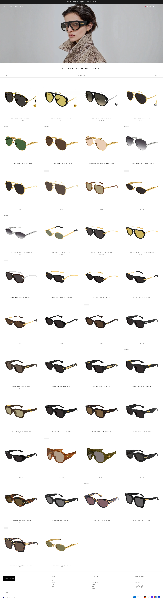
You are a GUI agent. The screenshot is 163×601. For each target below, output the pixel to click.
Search (53, 578)
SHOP (4, 6)
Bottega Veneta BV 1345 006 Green (101, 475)
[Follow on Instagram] (7, 592)
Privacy (93, 588)
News (53, 584)
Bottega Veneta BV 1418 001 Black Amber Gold (142, 252)
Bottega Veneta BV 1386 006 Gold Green (61, 565)
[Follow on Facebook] (3, 592)
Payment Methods (95, 582)
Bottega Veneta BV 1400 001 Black (101, 386)
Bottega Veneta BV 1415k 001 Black (61, 342)
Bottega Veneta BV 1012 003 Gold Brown (61, 208)
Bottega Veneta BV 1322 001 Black (142, 475)
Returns (93, 580)
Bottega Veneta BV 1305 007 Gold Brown (61, 163)
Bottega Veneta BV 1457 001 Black (142, 431)
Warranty (93, 584)
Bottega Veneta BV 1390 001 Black (101, 297)
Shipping (93, 578)
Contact (53, 582)
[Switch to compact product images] (6, 75)
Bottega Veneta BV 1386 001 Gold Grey (142, 208)
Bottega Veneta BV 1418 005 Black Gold (101, 252)
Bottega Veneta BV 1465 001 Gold (21, 208)
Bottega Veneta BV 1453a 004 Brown (21, 431)
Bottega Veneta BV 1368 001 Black (142, 297)
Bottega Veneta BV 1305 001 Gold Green (21, 163)
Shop (53, 580)
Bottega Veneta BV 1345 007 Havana (61, 475)
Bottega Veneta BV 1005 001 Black (142, 520)
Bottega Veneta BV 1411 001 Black (142, 342)
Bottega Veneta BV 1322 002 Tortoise (21, 520)
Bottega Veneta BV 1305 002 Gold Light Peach (101, 163)
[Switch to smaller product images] (4, 75)
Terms (93, 586)
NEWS (16, 6)
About (53, 586)
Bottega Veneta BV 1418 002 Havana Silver (21, 297)
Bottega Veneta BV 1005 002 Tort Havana (21, 565)
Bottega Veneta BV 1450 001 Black (21, 475)
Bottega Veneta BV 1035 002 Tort (101, 520)
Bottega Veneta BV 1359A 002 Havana (101, 431)
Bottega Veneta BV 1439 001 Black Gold (61, 297)
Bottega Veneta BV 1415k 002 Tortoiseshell (101, 342)
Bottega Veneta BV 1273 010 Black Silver (101, 118)
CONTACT (10, 6)
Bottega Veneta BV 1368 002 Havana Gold (21, 342)
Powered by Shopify (80, 597)
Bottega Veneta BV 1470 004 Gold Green (61, 252)
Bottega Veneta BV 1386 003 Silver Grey (21, 252)
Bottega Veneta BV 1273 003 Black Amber (61, 118)
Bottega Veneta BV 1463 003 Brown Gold (101, 208)
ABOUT (21, 6)
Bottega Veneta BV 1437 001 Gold (141, 118)
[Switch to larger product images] (2, 75)
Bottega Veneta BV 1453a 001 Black (142, 386)
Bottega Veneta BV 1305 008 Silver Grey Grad (142, 163)
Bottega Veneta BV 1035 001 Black (61, 520)
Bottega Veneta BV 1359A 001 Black (61, 431)
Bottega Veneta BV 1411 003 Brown (21, 386)
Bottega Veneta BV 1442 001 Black (61, 386)
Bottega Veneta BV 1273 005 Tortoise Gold (21, 118)
